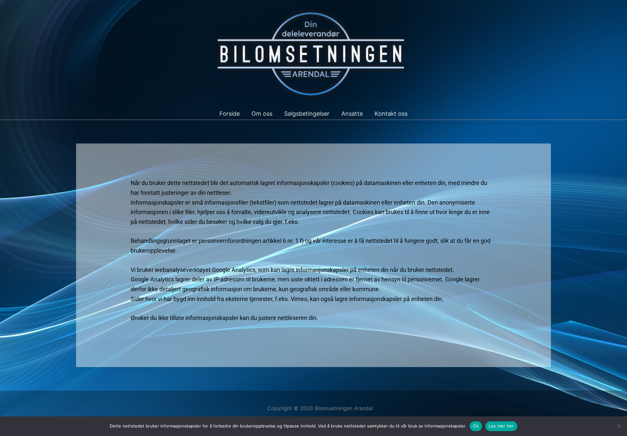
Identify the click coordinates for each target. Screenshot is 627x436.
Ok (476, 425)
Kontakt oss (391, 113)
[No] (619, 426)
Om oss (261, 113)
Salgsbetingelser (307, 113)
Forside (229, 113)
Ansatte (352, 113)
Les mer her (501, 425)
